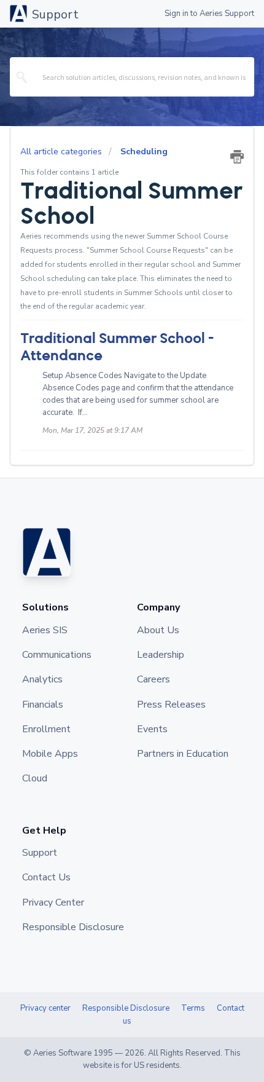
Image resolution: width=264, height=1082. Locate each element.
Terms (193, 1008)
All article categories (62, 151)
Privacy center (45, 1008)
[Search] (22, 77)
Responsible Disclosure (125, 1008)
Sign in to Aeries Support (209, 13)
